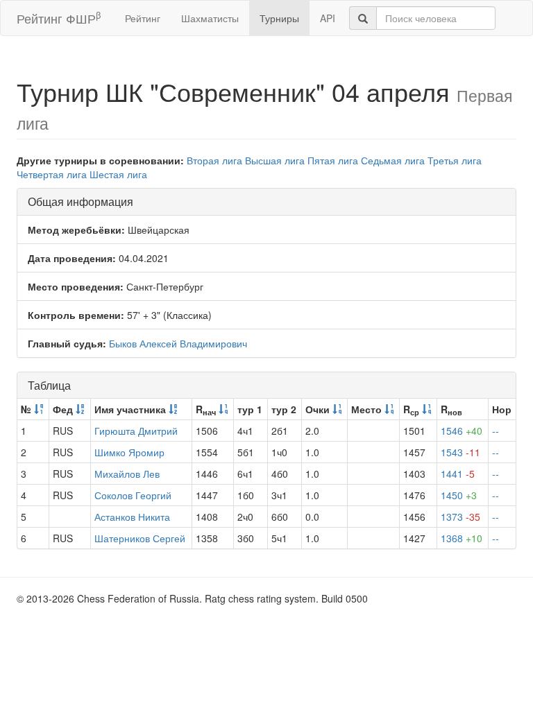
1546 (461, 431)
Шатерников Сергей (139, 538)
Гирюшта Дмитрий (136, 431)
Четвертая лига (52, 174)
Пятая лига (332, 160)
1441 (458, 473)
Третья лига (455, 160)
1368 (461, 538)
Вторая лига (214, 160)
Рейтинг (142, 18)
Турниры (279, 18)
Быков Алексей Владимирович (178, 343)
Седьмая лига (393, 160)
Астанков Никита (132, 516)
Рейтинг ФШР (59, 17)
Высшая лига (275, 160)
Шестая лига (118, 174)
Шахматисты (210, 18)
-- (495, 431)
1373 (460, 516)
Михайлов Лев (127, 473)
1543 (460, 452)
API (327, 18)
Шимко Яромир (129, 452)
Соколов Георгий (132, 495)
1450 (459, 495)
